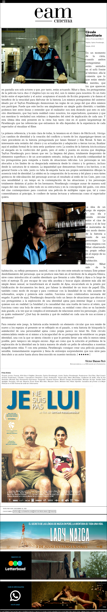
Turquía (53, 511)
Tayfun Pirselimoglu (41, 511)
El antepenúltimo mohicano (38, 8)
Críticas (16, 511)
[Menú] (3, 2)
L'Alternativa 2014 (26, 511)
